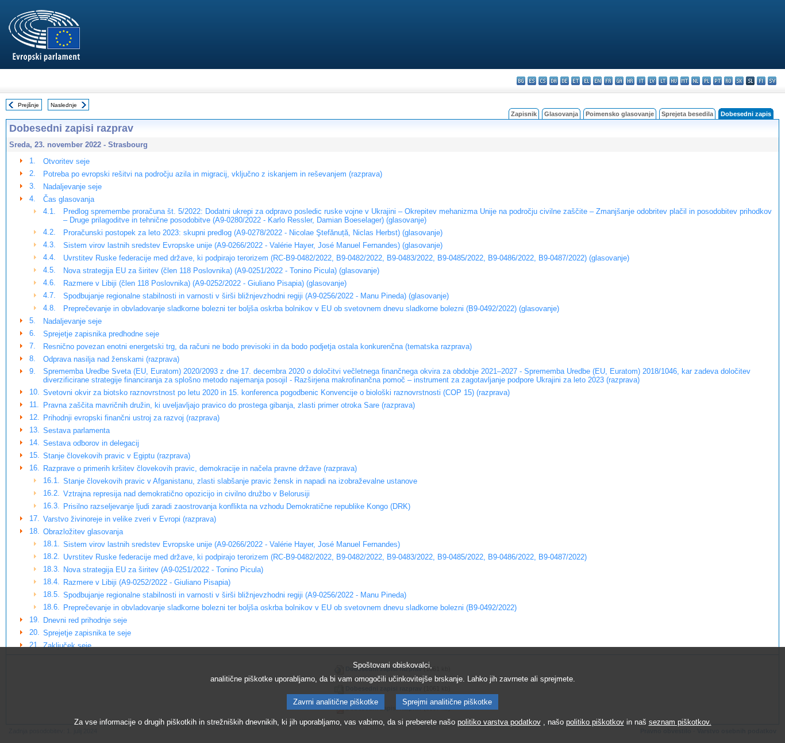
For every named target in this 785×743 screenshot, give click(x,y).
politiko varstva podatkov (499, 722)
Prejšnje (28, 105)
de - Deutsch (564, 80)
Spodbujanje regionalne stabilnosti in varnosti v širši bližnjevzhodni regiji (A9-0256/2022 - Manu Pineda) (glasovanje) (256, 296)
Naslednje (64, 105)
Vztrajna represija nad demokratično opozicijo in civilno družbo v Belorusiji (186, 493)
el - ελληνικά (586, 80)
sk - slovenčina (739, 80)
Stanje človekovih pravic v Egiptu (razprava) (116, 455)
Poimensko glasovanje (620, 113)
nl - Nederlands (695, 80)
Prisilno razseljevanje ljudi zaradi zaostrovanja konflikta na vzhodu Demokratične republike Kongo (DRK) (236, 506)
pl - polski (706, 80)
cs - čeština (542, 80)
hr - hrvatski (630, 80)
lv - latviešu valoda (652, 80)
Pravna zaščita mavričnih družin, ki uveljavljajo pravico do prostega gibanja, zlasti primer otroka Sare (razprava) (229, 405)
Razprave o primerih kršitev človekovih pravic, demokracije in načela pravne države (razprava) (200, 468)
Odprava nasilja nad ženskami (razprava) (111, 359)
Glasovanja (561, 113)
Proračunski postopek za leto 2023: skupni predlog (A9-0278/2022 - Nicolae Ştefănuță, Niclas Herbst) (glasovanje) (252, 232)
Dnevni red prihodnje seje (85, 620)
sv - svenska (772, 80)
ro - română (728, 80)
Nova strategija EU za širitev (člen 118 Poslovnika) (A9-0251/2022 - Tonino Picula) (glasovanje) (221, 270)
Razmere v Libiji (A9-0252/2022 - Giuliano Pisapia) (146, 582)
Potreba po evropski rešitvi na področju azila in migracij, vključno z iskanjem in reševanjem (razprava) (212, 174)
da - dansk (553, 80)
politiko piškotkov (595, 722)
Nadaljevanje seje (72, 186)
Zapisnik (524, 113)
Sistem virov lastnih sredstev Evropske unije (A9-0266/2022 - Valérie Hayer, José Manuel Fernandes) (231, 544)
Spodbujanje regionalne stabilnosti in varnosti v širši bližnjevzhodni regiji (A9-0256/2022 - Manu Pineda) (234, 595)
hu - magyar (673, 80)
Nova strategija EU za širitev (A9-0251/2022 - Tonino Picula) (163, 569)
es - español (532, 80)
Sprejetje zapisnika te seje (87, 633)
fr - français (608, 80)
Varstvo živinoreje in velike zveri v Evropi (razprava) (129, 519)
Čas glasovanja (68, 199)
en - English (597, 80)
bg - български (521, 80)
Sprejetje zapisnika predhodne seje (101, 334)
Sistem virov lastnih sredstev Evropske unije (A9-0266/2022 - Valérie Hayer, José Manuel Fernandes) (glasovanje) (252, 245)
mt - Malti (684, 80)
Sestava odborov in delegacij (91, 443)
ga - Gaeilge (619, 80)
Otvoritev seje (66, 161)
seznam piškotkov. (680, 722)
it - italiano (641, 80)
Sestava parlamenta (76, 430)
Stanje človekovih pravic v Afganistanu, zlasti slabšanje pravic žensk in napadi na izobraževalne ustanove (240, 481)
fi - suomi (761, 80)
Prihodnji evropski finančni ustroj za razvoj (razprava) (131, 417)
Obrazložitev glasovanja (83, 531)
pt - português (717, 80)
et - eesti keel (575, 80)
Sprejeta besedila (687, 113)
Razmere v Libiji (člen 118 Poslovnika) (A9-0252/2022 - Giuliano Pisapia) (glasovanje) (205, 283)
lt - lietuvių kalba (663, 80)
